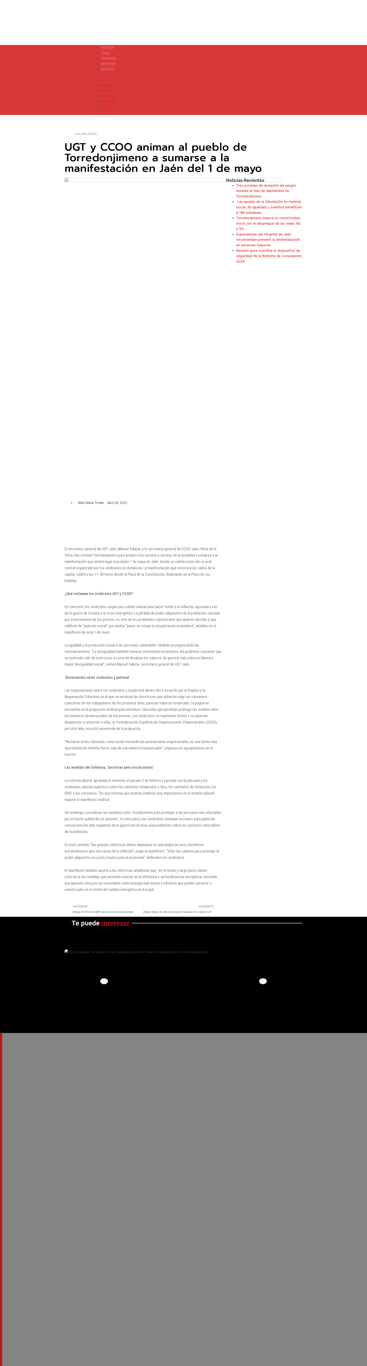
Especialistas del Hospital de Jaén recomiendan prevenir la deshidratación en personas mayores (268, 239)
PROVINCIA (108, 58)
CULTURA (107, 69)
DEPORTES (108, 64)
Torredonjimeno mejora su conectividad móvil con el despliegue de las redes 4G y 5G (268, 223)
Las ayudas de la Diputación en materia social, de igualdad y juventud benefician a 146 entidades (269, 206)
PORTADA (107, 48)
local (183, 1009)
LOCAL (105, 53)
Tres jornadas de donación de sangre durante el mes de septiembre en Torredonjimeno (266, 190)
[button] (161, 80)
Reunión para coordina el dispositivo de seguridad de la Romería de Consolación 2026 (268, 255)
